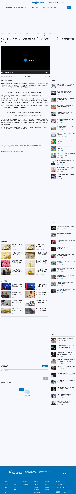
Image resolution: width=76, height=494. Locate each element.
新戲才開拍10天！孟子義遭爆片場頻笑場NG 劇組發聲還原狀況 (53, 396)
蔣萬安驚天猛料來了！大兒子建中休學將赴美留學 (53, 176)
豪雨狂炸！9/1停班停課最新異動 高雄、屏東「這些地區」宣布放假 (53, 86)
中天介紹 (36, 484)
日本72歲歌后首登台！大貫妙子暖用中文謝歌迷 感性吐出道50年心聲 (53, 354)
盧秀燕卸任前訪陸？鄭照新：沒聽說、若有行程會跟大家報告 (6, 294)
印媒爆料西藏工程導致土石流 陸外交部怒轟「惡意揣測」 (6, 286)
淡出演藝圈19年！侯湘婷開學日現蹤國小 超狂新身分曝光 (53, 340)
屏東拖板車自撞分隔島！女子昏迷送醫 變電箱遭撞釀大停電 (53, 228)
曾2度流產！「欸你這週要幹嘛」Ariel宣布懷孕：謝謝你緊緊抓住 (53, 368)
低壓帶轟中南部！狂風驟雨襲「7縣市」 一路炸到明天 (53, 148)
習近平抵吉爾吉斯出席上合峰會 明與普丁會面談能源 (30, 303)
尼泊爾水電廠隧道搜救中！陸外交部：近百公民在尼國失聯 (30, 286)
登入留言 (45, 366)
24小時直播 (25, 484)
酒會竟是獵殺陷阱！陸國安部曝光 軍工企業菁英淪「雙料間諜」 (30, 294)
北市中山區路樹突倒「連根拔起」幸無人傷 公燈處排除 (53, 270)
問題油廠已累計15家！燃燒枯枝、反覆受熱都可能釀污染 (6, 247)
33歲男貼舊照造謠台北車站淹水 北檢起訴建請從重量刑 (53, 127)
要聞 (29, 7)
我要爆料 (47, 489)
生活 (44, 7)
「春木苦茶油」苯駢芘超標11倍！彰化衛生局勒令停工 (30, 247)
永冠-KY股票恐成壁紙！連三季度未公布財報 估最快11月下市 (53, 155)
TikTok (69, 473)
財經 (56, 33)
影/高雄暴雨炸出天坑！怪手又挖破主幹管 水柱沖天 (53, 263)
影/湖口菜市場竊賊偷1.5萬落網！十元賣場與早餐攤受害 (53, 284)
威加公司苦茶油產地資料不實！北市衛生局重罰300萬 (30, 271)
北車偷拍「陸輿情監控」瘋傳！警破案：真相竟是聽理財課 (6, 303)
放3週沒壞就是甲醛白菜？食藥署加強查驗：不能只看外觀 (6, 255)
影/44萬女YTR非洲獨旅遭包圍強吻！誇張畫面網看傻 (53, 382)
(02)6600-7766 (62, 487)
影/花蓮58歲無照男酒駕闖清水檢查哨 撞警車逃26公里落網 (53, 277)
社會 (33, 7)
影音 (55, 7)
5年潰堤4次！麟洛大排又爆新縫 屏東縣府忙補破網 (53, 235)
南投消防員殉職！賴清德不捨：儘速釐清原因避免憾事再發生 (53, 169)
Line (67, 473)
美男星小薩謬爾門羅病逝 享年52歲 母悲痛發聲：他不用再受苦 (53, 403)
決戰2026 (17, 7)
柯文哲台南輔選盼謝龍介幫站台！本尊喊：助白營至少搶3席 (53, 162)
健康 (50, 33)
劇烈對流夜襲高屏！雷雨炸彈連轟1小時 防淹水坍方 (53, 141)
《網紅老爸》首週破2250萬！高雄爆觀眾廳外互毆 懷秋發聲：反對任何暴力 (53, 375)
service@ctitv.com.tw (65, 492)
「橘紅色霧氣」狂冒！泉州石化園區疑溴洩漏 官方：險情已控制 (6, 311)
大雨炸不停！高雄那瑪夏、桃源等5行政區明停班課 (53, 134)
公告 (46, 484)
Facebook (63, 473)
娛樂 (37, 7)
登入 (69, 7)
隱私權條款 (36, 489)
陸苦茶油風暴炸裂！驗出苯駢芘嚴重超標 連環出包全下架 (6, 271)
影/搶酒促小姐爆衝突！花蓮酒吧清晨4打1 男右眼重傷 (53, 249)
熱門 (26, 7)
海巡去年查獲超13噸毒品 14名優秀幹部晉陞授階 (53, 242)
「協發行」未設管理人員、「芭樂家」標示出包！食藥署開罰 (30, 255)
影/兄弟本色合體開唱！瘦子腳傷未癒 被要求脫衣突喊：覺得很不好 (53, 347)
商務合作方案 (37, 492)
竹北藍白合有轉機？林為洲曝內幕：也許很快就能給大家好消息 (53, 114)
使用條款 (36, 487)
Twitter (61, 473)
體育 (40, 7)
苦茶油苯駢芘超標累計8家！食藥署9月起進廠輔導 (30, 263)
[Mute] (7, 72)
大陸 (51, 7)
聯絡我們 (47, 487)
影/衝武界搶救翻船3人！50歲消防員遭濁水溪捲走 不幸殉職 (53, 256)
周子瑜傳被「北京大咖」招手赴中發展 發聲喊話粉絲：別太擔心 (53, 389)
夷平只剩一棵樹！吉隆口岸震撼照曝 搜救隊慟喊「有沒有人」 (30, 311)
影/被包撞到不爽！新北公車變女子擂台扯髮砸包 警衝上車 (53, 291)
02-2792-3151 (64, 491)
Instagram (65, 473)
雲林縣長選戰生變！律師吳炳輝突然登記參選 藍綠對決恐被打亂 (53, 107)
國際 (48, 7)
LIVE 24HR (8, 7)
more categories (63, 7)
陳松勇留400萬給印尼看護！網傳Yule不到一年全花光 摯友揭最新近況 (53, 361)
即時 (22, 7)
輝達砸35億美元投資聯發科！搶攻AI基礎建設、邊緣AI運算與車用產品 (53, 93)
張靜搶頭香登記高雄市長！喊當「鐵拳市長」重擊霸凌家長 (53, 121)
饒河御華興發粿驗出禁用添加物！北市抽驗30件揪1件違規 (6, 263)
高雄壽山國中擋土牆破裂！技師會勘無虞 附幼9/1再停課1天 (53, 100)
